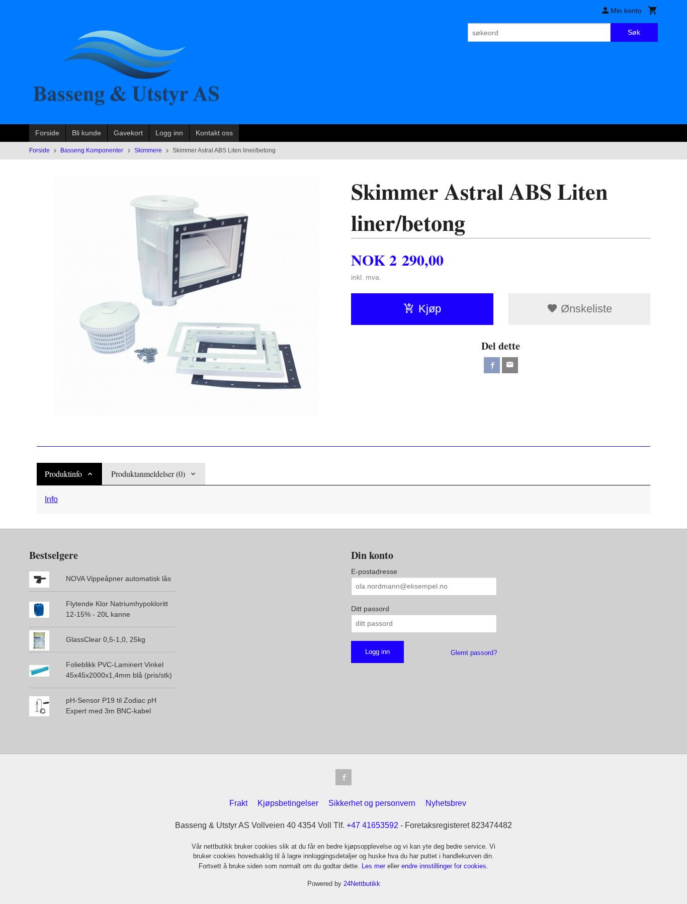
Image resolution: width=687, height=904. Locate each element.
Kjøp (429, 308)
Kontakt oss (214, 133)
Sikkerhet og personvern (371, 803)
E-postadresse (374, 571)
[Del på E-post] (510, 365)
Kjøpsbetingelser (287, 803)
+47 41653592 (372, 825)
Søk (634, 32)
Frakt (238, 803)
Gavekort (128, 133)
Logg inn (169, 133)
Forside (47, 133)
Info (51, 499)
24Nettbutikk (361, 883)
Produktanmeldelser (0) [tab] (148, 473)
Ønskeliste (585, 308)
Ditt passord (370, 609)
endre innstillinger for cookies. (444, 866)
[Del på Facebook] (492, 365)
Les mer (374, 866)
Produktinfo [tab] (63, 473)
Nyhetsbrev (445, 803)
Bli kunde (86, 133)
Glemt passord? (474, 652)
